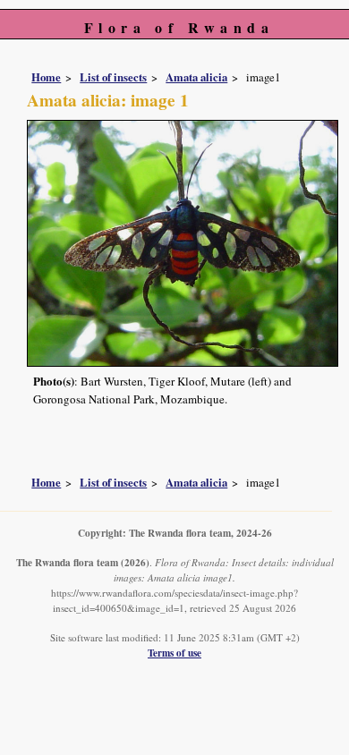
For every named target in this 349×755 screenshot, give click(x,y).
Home (46, 77)
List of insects (113, 77)
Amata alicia (196, 77)
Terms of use (174, 652)
